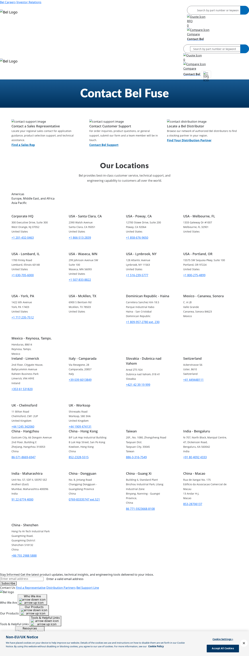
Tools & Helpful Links (45, 618)
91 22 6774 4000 (22, 499)
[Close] (244, 643)
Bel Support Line (87, 588)
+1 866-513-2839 (80, 238)
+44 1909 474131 (80, 427)
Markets (5, 27)
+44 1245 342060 (22, 427)
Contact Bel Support (103, 145)
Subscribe (8, 583)
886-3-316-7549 (136, 457)
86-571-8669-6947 (23, 457)
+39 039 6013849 (80, 380)
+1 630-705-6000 (22, 275)
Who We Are (32, 596)
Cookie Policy (156, 646)
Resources (7, 31)
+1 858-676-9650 (137, 238)
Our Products (34, 607)
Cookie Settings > (223, 639)
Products (6, 23)
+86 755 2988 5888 (24, 556)
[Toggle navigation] (206, 74)
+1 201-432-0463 (22, 238)
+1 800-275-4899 (194, 275)
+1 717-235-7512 (22, 317)
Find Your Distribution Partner (189, 140)
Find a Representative (31, 588)
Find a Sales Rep (23, 145)
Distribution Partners (61, 588)
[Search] (244, 10)
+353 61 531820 (22, 389)
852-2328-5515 (79, 457)
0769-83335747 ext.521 (84, 499)
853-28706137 (192, 504)
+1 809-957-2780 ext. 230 (142, 322)
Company (6, 36)
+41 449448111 (193, 380)
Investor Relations (28, 2)
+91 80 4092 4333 (195, 457)
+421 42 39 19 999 (138, 385)
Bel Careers (8, 2)
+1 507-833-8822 (80, 280)
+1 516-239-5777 (137, 275)
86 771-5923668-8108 (140, 509)
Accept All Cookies (223, 648)
